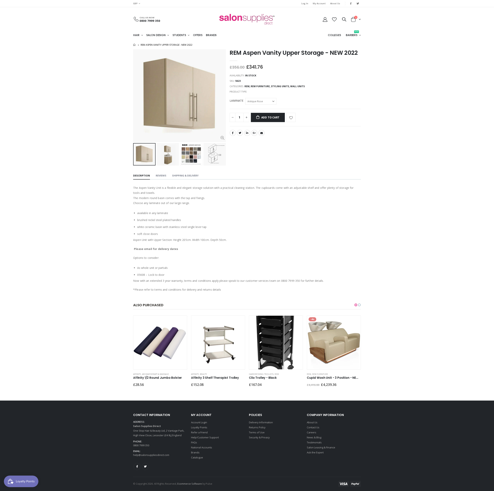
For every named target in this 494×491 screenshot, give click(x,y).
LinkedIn (247, 133)
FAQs (194, 442)
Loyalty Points (199, 427)
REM (247, 86)
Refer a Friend (199, 432)
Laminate (236, 100)
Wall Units (297, 86)
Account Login (199, 422)
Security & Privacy (259, 437)
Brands (195, 452)
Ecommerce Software (189, 483)
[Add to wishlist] (291, 117)
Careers (311, 432)
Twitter (240, 133)
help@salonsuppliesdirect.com (151, 455)
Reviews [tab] (161, 175)
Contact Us (313, 427)
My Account (319, 3)
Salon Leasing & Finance (321, 447)
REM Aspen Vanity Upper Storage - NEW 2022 (294, 53)
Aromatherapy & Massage (155, 374)
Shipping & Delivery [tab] (185, 175)
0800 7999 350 (150, 21)
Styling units (280, 86)
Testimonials (314, 442)
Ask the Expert (315, 452)
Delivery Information (261, 422)
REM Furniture (260, 86)
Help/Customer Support (205, 437)
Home (134, 45)
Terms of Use (257, 432)
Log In (304, 3)
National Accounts (201, 447)
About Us (335, 3)
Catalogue (197, 457)
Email (261, 133)
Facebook (233, 133)
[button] (356, 305)
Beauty (203, 374)
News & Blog (314, 437)
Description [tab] (141, 175)
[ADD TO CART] (180, 322)
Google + (254, 133)
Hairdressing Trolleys (261, 374)
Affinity (137, 374)
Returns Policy (257, 427)
